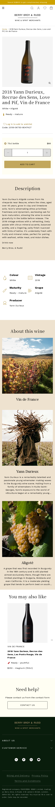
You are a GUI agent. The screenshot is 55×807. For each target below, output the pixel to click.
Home (4, 29)
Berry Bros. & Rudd (27, 15)
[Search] (32, 8)
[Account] (38, 8)
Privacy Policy (40, 775)
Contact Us (27, 705)
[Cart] (50, 8)
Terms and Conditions (28, 781)
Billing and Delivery (18, 775)
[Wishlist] (45, 8)
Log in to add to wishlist (19, 124)
